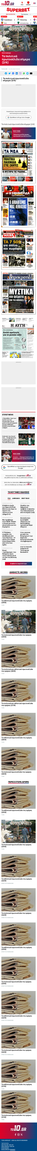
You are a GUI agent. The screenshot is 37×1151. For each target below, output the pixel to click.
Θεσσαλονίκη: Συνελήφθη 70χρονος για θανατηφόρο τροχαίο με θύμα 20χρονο (26, 522)
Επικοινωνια (5, 1148)
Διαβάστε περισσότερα (18, 563)
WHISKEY (12, 1149)
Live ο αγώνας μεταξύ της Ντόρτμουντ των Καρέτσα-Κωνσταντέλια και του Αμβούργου (26, 536)
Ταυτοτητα (5, 1143)
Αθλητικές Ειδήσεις (25, 482)
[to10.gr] (8, 3)
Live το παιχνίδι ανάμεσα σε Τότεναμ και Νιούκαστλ (26, 549)
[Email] (31, 73)
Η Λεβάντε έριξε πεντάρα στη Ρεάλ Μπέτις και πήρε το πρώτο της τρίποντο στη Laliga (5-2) (9, 509)
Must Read (25, 498)
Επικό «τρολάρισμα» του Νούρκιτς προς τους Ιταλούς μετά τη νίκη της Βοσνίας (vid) (9, 554)
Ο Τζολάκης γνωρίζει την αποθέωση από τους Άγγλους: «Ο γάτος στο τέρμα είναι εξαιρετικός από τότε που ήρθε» (8, 538)
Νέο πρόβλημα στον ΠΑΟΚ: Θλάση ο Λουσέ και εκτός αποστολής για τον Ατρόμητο (9, 523)
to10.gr (4, 69)
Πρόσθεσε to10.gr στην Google (20, 117)
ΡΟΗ (9, 498)
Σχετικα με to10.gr (7, 1145)
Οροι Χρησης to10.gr (7, 1146)
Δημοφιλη (16, 498)
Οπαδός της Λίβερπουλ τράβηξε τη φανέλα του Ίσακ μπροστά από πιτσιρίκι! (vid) (27, 509)
